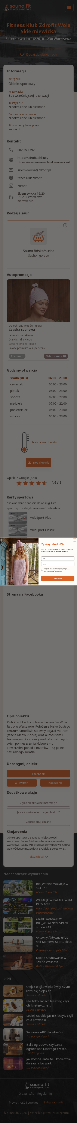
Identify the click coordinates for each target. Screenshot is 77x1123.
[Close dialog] (74, 540)
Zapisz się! (58, 578)
